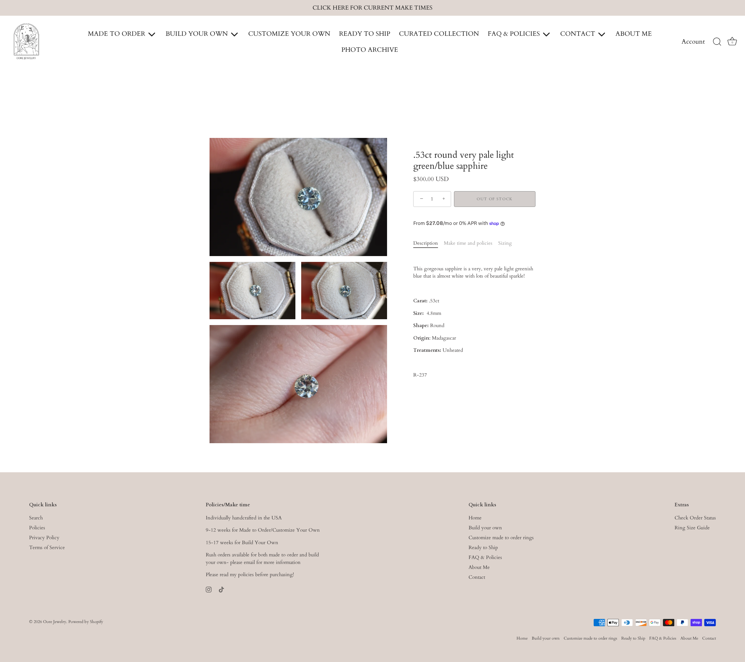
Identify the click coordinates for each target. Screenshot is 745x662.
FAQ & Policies (485, 557)
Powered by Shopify (85, 621)
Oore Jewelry (54, 621)
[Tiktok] (221, 589)
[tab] (428, 243)
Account (693, 42)
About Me (479, 567)
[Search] (717, 42)
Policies (37, 527)
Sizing (505, 243)
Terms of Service (47, 547)
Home (475, 517)
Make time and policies (468, 243)
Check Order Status (695, 517)
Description (425, 243)
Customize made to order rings (501, 537)
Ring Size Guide (692, 527)
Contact (477, 577)
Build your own (485, 527)
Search (36, 517)
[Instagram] (209, 589)
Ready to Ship (483, 547)
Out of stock (495, 199)
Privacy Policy (44, 537)
